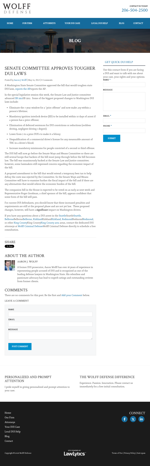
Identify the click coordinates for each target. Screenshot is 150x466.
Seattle (62, 215)
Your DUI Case (72, 23)
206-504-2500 (135, 10)
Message (13, 329)
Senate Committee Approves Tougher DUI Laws (50, 71)
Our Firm (27, 23)
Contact (138, 23)
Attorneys (49, 23)
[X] (133, 419)
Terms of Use (117, 453)
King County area (50, 222)
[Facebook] (124, 419)
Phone (107, 126)
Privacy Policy (129, 453)
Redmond (67, 219)
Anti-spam (141, 453)
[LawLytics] (75, 453)
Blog (121, 23)
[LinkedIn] (141, 419)
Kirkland (37, 219)
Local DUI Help (99, 23)
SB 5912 (19, 98)
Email (11, 319)
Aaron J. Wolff (20, 80)
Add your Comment (71, 295)
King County (20, 222)
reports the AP (22, 88)
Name (11, 310)
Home (10, 23)
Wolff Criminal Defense (30, 226)
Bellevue (9, 219)
